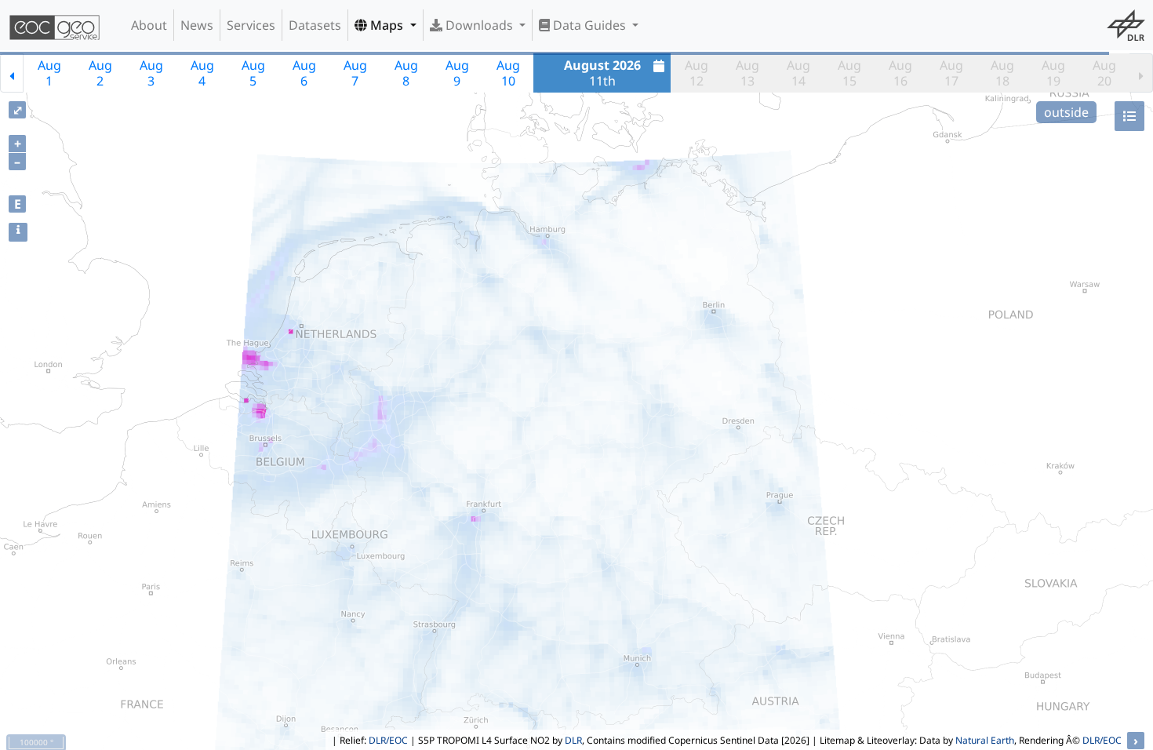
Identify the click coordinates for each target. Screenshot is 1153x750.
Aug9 (457, 72)
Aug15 (849, 72)
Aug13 (747, 72)
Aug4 (202, 72)
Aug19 (1053, 72)
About (149, 25)
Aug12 (696, 72)
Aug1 (49, 72)
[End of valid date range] (1141, 73)
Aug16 (900, 72)
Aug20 (1104, 72)
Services (251, 25)
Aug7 (355, 72)
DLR (573, 740)
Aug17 (951, 72)
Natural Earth (984, 740)
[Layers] (1129, 116)
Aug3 (151, 72)
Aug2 (100, 72)
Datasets (315, 25)
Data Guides (589, 25)
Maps (386, 25)
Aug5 (253, 72)
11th (602, 72)
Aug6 (304, 72)
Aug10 (508, 72)
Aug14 (798, 72)
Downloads (479, 25)
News (196, 25)
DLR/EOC (388, 740)
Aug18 (1002, 72)
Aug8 (406, 72)
